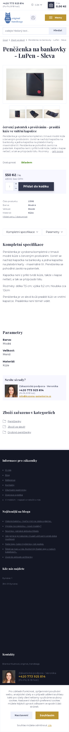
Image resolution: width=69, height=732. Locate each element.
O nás (8, 470)
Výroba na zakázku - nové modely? (23, 526)
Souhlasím (47, 715)
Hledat (58, 30)
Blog (7, 475)
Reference (10, 480)
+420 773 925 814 (13, 3)
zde (50, 725)
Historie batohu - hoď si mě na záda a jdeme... (28, 521)
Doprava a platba (14, 495)
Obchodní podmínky (15, 490)
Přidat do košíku (36, 186)
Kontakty (9, 485)
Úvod (5, 40)
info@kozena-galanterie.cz (35, 396)
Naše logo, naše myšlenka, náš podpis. (24, 544)
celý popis (57, 151)
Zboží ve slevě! (18, 40)
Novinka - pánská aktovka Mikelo (22, 531)
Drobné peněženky (19, 432)
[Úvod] (13, 17)
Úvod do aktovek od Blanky (19, 557)
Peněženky (14, 421)
